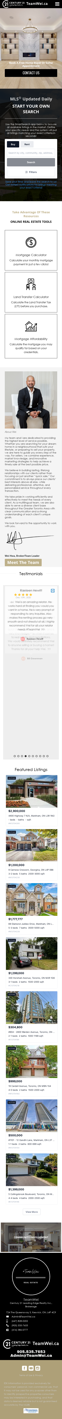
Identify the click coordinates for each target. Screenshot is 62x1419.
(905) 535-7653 (20, 1325)
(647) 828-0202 (20, 1321)
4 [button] (26, 756)
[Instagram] (37, 1368)
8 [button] (40, 756)
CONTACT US (31, 72)
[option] (31, 670)
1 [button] (15, 756)
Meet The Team (23, 562)
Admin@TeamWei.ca (23, 1316)
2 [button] (18, 756)
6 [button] (33, 756)
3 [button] (22, 756)
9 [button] (44, 756)
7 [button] (37, 756)
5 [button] (29, 756)
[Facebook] (24, 1368)
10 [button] (47, 756)
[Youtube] (31, 1368)
